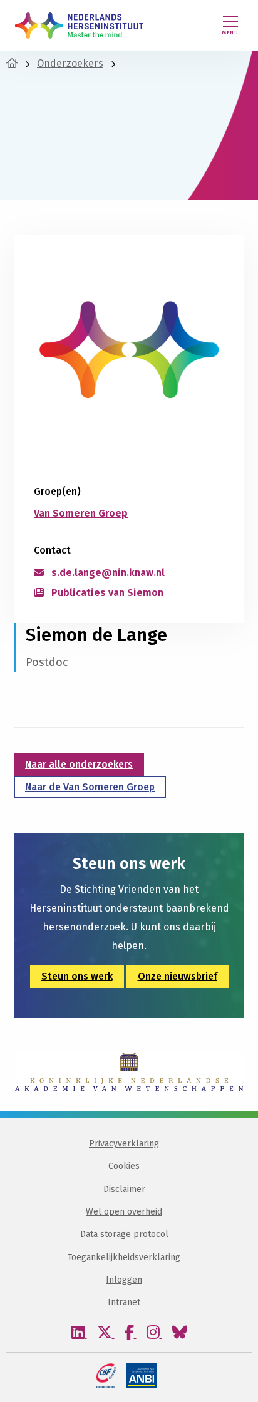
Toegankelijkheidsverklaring (124, 1257)
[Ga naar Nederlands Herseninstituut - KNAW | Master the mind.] (12, 63)
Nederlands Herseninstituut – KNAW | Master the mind (79, 25)
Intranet (124, 1302)
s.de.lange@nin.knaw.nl (108, 573)
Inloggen (124, 1280)
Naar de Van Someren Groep (90, 787)
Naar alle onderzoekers (79, 764)
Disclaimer (124, 1189)
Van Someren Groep (81, 513)
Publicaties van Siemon (107, 593)
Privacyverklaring (124, 1143)
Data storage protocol (124, 1234)
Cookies (124, 1166)
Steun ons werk (77, 976)
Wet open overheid (124, 1211)
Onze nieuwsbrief (177, 976)
